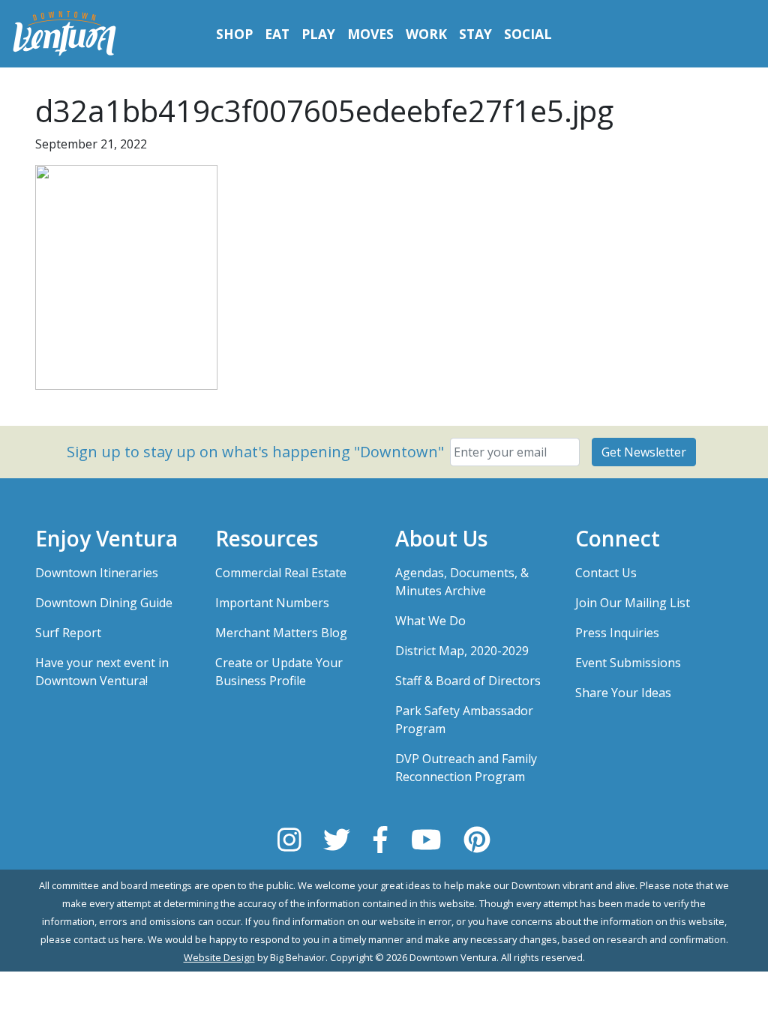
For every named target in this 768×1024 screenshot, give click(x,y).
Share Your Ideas (623, 692)
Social (528, 34)
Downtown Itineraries (96, 572)
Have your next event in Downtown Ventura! (102, 671)
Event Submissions (628, 662)
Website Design (219, 957)
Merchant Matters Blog (281, 632)
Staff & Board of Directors (468, 680)
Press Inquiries (617, 632)
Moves (370, 34)
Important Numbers (272, 602)
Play (318, 34)
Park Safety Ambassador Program (464, 719)
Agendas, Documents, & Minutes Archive (462, 581)
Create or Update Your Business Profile (279, 671)
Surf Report (68, 632)
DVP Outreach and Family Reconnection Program (466, 767)
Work (426, 34)
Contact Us (606, 572)
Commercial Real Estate (280, 572)
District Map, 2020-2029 (462, 650)
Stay (475, 34)
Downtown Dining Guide (103, 602)
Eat (277, 34)
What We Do (430, 620)
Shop (234, 34)
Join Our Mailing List (632, 602)
